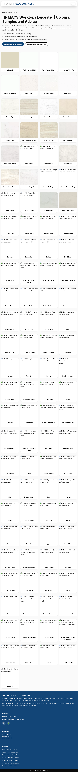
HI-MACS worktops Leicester (10, 757)
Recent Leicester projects (10, 766)
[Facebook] (8, 723)
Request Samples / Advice (13, 44)
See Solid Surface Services (36, 44)
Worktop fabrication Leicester (11, 763)
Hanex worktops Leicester (10, 752)
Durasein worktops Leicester (10, 760)
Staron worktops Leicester (10, 755)
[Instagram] (4, 723)
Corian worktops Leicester (10, 749)
